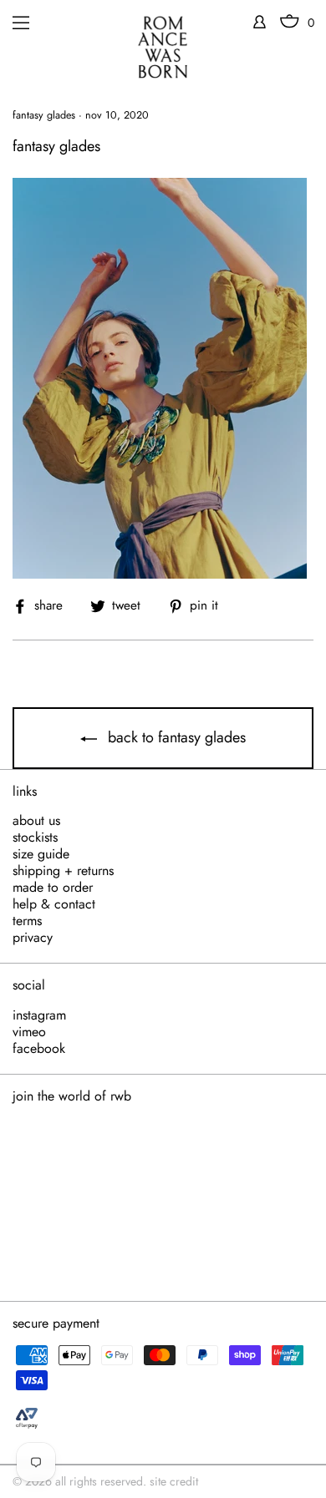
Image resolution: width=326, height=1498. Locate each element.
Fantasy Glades (44, 115)
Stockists (35, 837)
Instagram (39, 1015)
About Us (36, 820)
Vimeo (29, 1032)
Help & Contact (54, 904)
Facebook (39, 1048)
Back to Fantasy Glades (175, 737)
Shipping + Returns (63, 871)
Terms (27, 921)
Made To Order (53, 887)
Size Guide (41, 854)
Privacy (33, 937)
